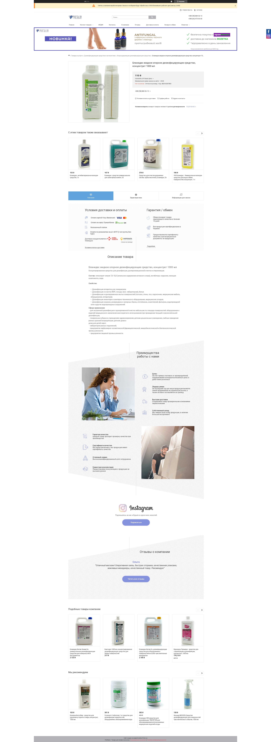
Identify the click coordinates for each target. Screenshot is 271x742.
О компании (125, 25)
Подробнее (151, 246)
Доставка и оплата (152, 25)
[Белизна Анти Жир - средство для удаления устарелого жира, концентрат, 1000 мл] (84, 694)
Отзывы (137, 25)
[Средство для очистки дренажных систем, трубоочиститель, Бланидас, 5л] (153, 154)
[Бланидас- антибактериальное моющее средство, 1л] (84, 154)
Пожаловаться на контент (138, 740)
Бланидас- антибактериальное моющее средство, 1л (84, 176)
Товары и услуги (77, 56)
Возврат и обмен (170, 25)
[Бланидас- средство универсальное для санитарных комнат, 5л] (119, 154)
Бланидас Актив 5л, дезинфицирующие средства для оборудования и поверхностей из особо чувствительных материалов (153, 652)
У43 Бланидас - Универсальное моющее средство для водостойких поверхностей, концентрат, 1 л (188, 177)
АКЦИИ (100, 25)
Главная (71, 25)
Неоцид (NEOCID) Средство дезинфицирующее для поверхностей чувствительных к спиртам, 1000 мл (187, 717)
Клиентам (185, 25)
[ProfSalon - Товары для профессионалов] (75, 17)
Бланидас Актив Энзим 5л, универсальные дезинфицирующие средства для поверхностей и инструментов (82, 652)
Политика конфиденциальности (156, 740)
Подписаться (136, 522)
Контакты (112, 25)
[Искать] (152, 17)
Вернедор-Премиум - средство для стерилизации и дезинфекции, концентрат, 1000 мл (186, 651)
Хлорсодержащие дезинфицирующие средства (134, 56)
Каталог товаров (85, 25)
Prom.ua (144, 738)
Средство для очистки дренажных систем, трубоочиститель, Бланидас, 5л (153, 176)
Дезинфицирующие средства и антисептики (99, 56)
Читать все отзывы (136, 579)
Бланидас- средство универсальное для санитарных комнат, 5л (117, 176)
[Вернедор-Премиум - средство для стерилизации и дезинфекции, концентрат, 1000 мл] (188, 630)
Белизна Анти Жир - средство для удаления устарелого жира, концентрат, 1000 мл (84, 717)
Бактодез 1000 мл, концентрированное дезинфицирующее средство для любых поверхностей (118, 651)
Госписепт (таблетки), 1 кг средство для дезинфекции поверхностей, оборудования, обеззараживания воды (119, 717)
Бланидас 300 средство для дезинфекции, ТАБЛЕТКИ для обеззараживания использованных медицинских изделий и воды (151, 721)
